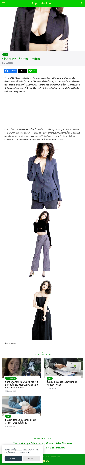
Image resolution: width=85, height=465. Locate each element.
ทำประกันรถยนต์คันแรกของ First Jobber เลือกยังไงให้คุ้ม (20, 421)
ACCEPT (13, 459)
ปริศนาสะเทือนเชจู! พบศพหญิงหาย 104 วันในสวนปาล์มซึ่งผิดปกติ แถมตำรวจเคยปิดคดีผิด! (21, 384)
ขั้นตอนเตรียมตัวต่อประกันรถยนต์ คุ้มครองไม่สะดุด (62, 383)
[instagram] (43, 461)
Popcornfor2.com (42, 3)
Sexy (5, 55)
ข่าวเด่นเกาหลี (11, 378)
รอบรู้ (49, 378)
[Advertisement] (42, 110)
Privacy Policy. (25, 452)
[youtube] (47, 461)
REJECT (31, 459)
